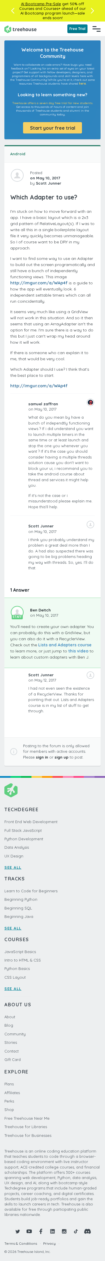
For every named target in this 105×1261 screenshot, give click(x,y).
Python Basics (17, 968)
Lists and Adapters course (65, 645)
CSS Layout (15, 977)
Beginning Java (18, 916)
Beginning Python (20, 899)
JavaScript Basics (20, 951)
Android (17, 153)
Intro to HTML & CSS (22, 960)
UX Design (13, 856)
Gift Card (12, 1059)
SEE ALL (13, 867)
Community (15, 1034)
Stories (10, 1042)
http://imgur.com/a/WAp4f (39, 283)
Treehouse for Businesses (27, 1135)
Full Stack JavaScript (23, 830)
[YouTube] (29, 1231)
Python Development (23, 838)
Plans (9, 1084)
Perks (9, 1101)
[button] (13, 10)
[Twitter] (17, 1231)
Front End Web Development (30, 821)
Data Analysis (16, 847)
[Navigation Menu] (96, 28)
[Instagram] (64, 1231)
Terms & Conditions (20, 1243)
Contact (11, 1051)
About (9, 1016)
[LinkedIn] (52, 1231)
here (82, 83)
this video (78, 651)
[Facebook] (41, 1231)
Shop (9, 1109)
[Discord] (87, 1231)
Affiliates (12, 1092)
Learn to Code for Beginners (30, 891)
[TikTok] (76, 1231)
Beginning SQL (18, 908)
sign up (62, 757)
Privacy (49, 1243)
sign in (42, 757)
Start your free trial (52, 128)
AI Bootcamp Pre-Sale (41, 3)
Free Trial (77, 28)
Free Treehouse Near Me (27, 1118)
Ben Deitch (40, 610)
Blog (8, 1025)
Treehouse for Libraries (25, 1126)
